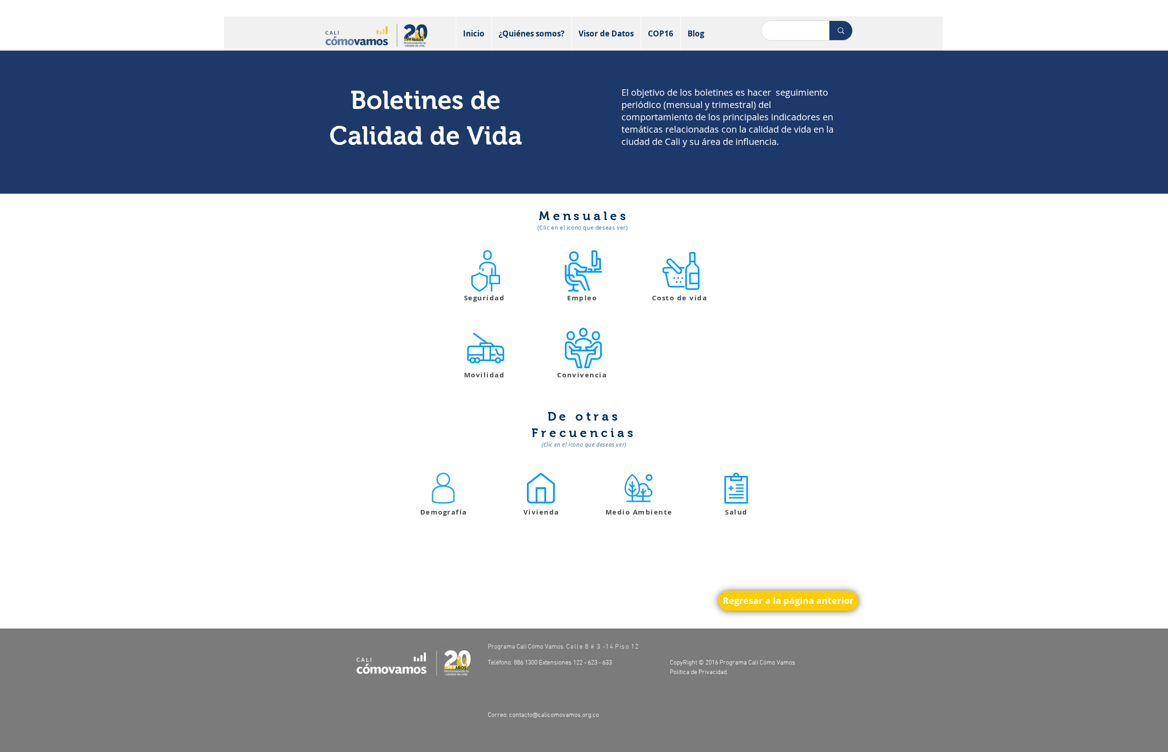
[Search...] (840, 30)
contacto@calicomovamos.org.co (554, 715)
